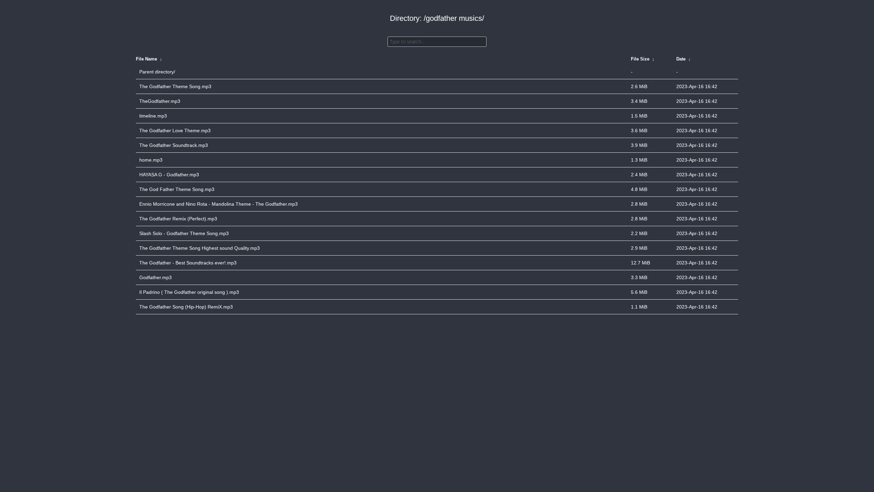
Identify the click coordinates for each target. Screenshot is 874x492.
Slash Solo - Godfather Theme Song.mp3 (184, 233)
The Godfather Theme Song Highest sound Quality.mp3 (199, 248)
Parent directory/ (157, 71)
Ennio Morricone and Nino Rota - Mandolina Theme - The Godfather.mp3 (218, 204)
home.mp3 (151, 160)
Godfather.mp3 (155, 277)
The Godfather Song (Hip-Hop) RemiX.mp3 (186, 307)
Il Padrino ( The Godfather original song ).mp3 (189, 292)
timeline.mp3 (153, 116)
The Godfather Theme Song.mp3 (175, 86)
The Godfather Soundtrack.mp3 (173, 145)
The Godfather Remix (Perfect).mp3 (178, 218)
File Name (146, 59)
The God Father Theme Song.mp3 (176, 189)
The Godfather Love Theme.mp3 (175, 130)
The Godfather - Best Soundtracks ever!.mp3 (188, 262)
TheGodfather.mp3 (159, 101)
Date (681, 59)
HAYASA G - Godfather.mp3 (169, 174)
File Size (640, 59)
